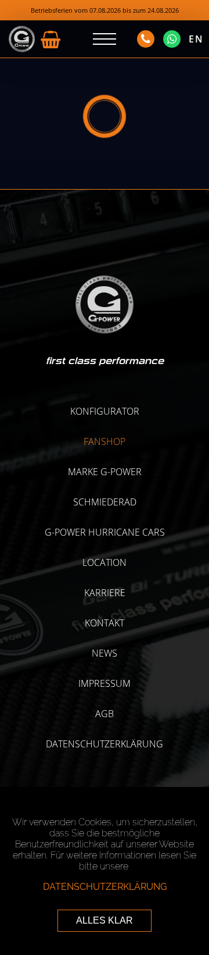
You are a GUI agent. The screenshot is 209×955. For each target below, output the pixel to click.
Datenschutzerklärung (104, 743)
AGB (104, 713)
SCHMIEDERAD (104, 502)
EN (196, 39)
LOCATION (104, 562)
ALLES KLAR (104, 920)
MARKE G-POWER (105, 471)
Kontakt (104, 623)
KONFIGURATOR (104, 411)
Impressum (104, 683)
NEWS (104, 653)
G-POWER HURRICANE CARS (105, 532)
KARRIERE (104, 592)
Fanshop (104, 441)
